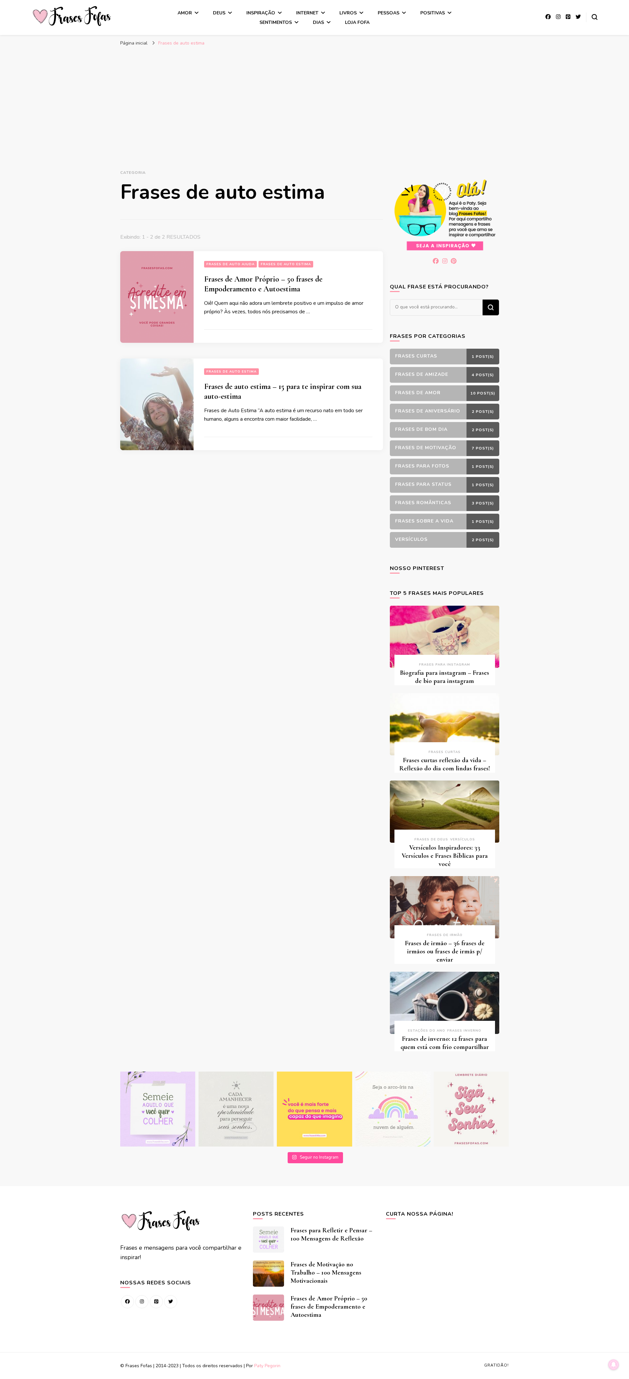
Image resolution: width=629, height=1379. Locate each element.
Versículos (462, 839)
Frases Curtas (445, 752)
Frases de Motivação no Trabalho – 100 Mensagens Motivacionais (326, 1272)
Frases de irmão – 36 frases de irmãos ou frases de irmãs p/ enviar (445, 951)
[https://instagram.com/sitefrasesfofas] (141, 1301)
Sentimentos (275, 22)
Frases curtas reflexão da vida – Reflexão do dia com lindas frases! (444, 764)
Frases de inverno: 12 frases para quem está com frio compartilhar (445, 1043)
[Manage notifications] (613, 1364)
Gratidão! (496, 1365)
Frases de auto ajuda (230, 264)
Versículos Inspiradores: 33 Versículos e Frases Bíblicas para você (445, 856)
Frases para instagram (444, 664)
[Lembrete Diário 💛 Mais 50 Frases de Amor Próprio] (471, 1109)
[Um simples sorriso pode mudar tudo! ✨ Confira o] (392, 1109)
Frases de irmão (445, 935)
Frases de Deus (431, 839)
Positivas (432, 13)
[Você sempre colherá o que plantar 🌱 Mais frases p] (157, 1109)
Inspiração (260, 13)
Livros (348, 13)
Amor (185, 13)
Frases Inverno (464, 1030)
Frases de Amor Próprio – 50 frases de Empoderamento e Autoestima (263, 284)
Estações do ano (426, 1030)
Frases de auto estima (286, 264)
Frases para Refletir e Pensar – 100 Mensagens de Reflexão (331, 1234)
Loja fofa (357, 22)
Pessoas (388, 13)
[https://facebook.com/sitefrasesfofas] (127, 1301)
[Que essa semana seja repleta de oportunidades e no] (236, 1109)
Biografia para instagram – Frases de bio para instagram (444, 677)
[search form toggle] (595, 17)
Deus (219, 13)
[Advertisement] (314, 98)
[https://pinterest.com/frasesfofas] (156, 1301)
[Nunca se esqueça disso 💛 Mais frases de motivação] (314, 1109)
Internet (307, 13)
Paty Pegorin (267, 1366)
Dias (318, 22)
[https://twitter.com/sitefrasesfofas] (170, 1301)
